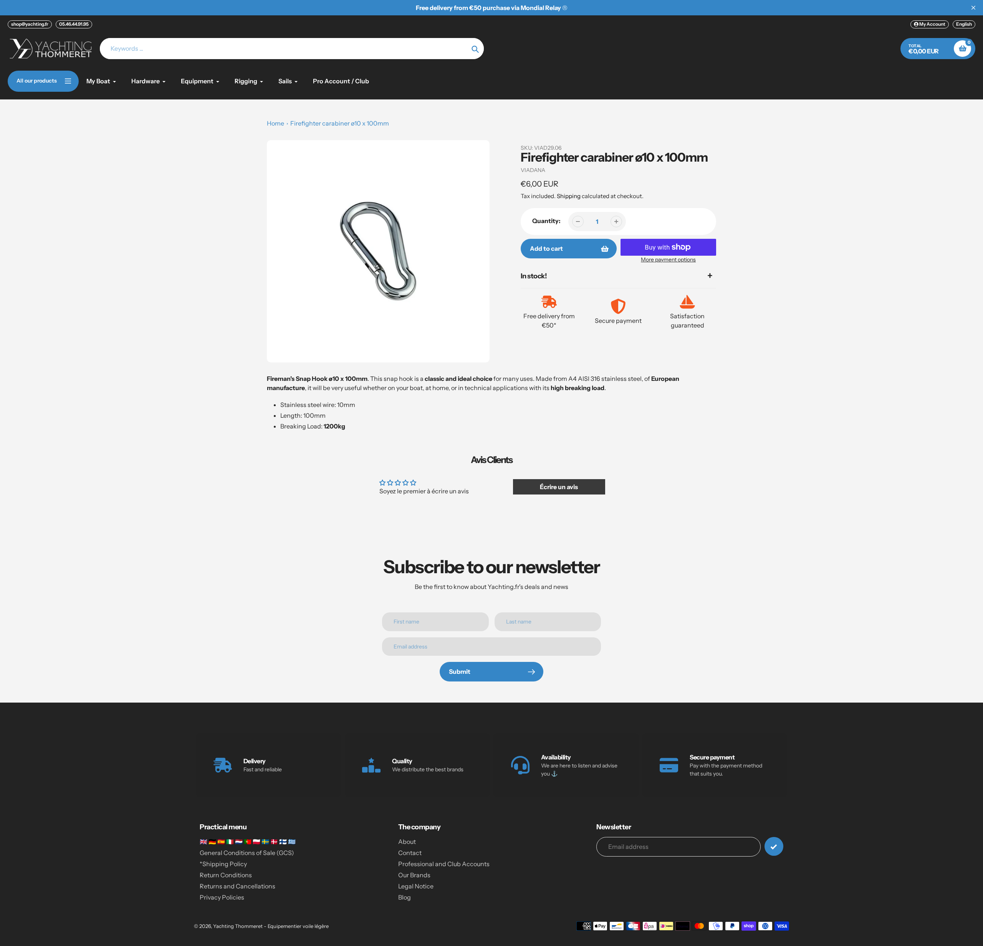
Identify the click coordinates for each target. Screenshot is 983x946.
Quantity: (546, 221)
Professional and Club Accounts (444, 864)
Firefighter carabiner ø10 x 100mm (339, 123)
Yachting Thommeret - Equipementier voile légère (271, 926)
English (964, 24)
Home (275, 123)
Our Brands (414, 875)
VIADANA (533, 170)
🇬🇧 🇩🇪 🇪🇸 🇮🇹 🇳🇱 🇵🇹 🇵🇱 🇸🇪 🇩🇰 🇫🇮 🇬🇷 (248, 841)
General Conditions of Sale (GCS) (247, 853)
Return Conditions (226, 875)
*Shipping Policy (223, 864)
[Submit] (774, 846)
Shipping (569, 196)
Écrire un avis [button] (559, 487)
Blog (404, 897)
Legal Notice (416, 886)
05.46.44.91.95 (74, 24)
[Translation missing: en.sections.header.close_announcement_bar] (973, 8)
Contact (410, 853)
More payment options (668, 259)
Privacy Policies (222, 897)
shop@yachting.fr (29, 24)
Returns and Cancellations (237, 886)
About (407, 841)
